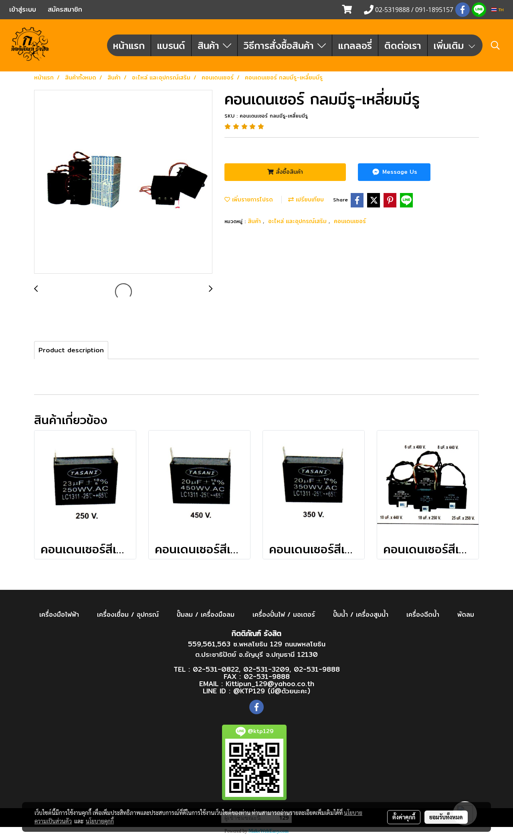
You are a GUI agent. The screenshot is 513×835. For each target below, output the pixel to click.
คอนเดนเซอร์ (350, 221)
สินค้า (210, 45)
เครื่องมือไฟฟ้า (59, 614)
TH (500, 9)
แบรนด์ (171, 45)
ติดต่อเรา (402, 45)
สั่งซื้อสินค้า (288, 171)
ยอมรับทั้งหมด (446, 817)
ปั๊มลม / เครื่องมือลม (205, 614)
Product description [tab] (71, 350)
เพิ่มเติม (450, 45)
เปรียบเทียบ (309, 199)
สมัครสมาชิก (65, 9)
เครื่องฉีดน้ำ (422, 614)
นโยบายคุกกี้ (100, 821)
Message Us (398, 171)
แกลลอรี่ (355, 45)
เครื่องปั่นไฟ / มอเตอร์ (283, 614)
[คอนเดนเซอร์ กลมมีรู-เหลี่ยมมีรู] (123, 182)
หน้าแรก (129, 45)
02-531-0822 (216, 669)
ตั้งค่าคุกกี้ (403, 817)
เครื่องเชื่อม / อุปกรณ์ (128, 614)
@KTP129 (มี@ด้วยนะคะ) (271, 690)
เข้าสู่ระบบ (22, 9)
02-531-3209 (266, 669)
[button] (495, 45)
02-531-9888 (317, 669)
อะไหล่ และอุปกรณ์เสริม (298, 221)
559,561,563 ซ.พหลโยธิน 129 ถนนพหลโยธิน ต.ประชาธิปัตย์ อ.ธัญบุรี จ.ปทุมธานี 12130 (256, 649)
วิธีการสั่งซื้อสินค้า (280, 45)
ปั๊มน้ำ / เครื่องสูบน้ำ (360, 614)
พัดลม (465, 614)
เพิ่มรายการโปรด (251, 199)
